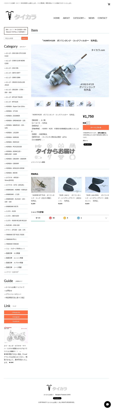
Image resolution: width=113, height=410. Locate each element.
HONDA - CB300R (12, 163)
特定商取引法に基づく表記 (15, 297)
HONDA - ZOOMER (13, 116)
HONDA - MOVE (11, 173)
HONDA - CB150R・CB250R (16, 159)
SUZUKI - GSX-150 (13, 225)
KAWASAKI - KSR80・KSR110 (16, 190)
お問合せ (9, 290)
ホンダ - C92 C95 (12, 68)
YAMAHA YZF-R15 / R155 (15, 234)
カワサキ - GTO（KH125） (15, 185)
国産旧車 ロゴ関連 (13, 253)
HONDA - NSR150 (12, 137)
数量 (84, 123)
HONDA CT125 (12, 111)
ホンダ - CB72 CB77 (13, 73)
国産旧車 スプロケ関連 (14, 263)
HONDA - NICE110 (12, 142)
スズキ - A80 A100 (12, 216)
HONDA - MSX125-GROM (15, 168)
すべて (38, 218)
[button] (79, 18)
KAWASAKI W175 (12, 206)
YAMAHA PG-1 (11, 239)
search (24, 38)
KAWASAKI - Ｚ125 (12, 194)
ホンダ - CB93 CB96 (13, 77)
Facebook (16, 321)
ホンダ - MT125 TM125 (14, 97)
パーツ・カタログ (12, 272)
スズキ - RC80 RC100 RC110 (16, 220)
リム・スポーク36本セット (15, 248)
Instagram (16, 317)
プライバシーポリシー (13, 294)
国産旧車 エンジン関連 (14, 258)
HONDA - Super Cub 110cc (15, 106)
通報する (85, 140)
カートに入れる (95, 127)
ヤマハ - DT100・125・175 (15, 230)
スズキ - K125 (11, 211)
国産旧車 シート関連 (14, 267)
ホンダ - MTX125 (12, 102)
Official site (16, 312)
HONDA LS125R (12, 132)
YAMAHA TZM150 (12, 244)
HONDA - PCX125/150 (14, 147)
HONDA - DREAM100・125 (15, 120)
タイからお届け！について (15, 287)
